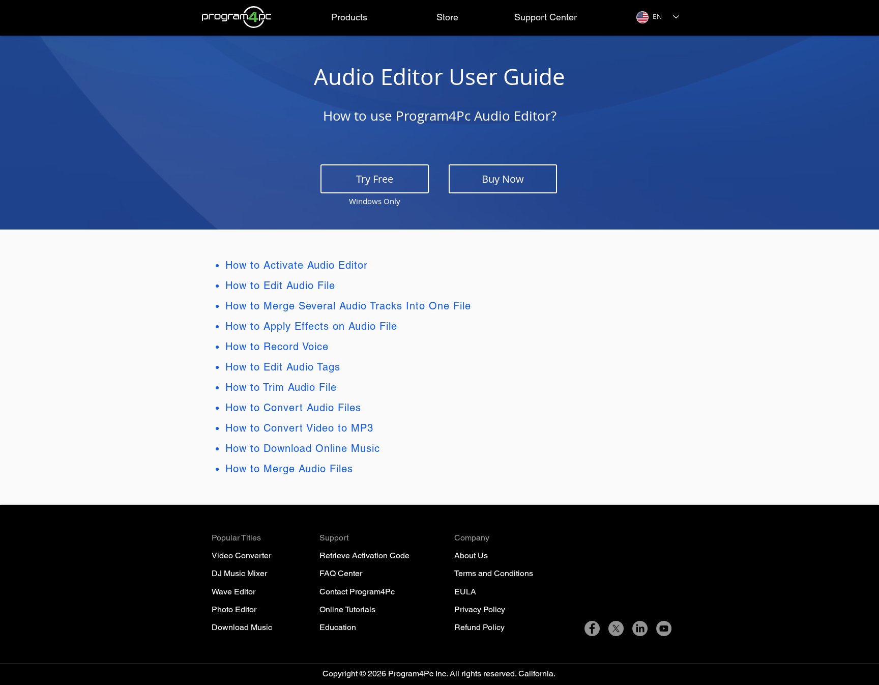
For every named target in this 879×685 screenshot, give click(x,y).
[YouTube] (663, 628)
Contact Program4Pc (357, 591)
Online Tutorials (347, 609)
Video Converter (241, 555)
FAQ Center (340, 573)
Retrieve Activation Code (364, 555)
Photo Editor (234, 609)
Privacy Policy (479, 609)
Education (337, 627)
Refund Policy (479, 627)
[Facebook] (592, 628)
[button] (349, 17)
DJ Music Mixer (239, 573)
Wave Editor (233, 591)
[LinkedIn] (640, 628)
